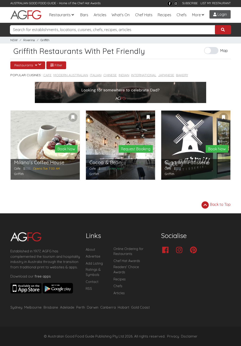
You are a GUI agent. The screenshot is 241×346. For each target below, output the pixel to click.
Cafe (47, 75)
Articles (100, 14)
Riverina (29, 40)
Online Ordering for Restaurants (128, 251)
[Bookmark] (72, 117)
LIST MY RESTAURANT (216, 3)
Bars (84, 14)
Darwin (92, 307)
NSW (14, 40)
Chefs (182, 14)
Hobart (123, 307)
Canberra (108, 307)
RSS (89, 288)
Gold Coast (140, 307)
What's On (121, 14)
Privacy (173, 336)
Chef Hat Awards (88, 3)
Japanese (166, 75)
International (143, 75)
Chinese (110, 75)
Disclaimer (189, 336)
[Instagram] (175, 3)
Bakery (182, 75)
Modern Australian (70, 75)
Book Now (66, 149)
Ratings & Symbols (93, 272)
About (90, 249)
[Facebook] (169, 3)
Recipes (164, 14)
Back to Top (220, 204)
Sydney (16, 307)
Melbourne (33, 307)
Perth (80, 307)
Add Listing (94, 263)
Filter (58, 65)
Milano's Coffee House (39, 162)
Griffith (44, 40)
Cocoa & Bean (105, 162)
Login (222, 14)
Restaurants (60, 14)
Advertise (93, 256)
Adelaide (67, 307)
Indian (124, 75)
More (196, 14)
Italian (95, 75)
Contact (92, 282)
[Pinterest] (194, 250)
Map (224, 50)
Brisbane (51, 307)
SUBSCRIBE (190, 3)
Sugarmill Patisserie (187, 162)
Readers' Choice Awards (126, 269)
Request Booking (135, 149)
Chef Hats (144, 14)
